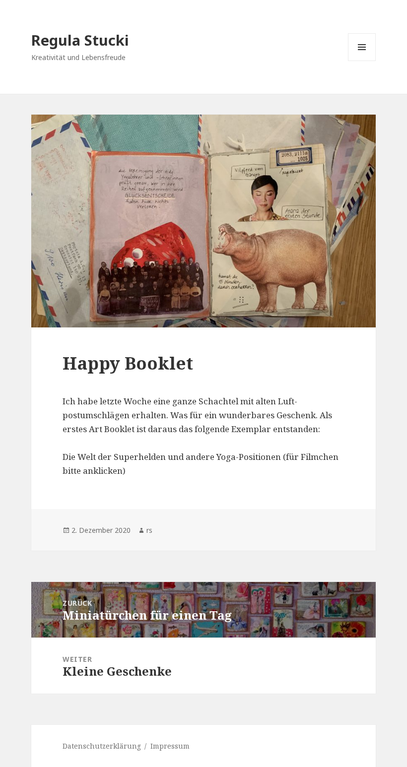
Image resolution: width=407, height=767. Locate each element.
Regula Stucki (80, 40)
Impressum (170, 746)
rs (149, 530)
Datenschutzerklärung (102, 746)
